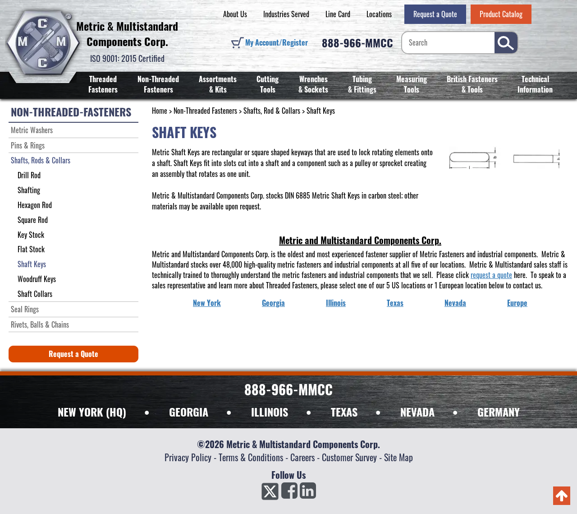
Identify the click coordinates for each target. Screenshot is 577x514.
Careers (302, 457)
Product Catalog (501, 14)
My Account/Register (276, 42)
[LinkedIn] (308, 493)
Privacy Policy (188, 457)
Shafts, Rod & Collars (271, 110)
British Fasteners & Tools (472, 84)
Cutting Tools (267, 84)
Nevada (455, 302)
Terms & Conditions (251, 457)
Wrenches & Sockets (313, 84)
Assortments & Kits (218, 84)
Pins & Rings (28, 145)
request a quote (491, 274)
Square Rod (33, 219)
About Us (235, 14)
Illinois (336, 302)
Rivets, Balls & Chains (40, 324)
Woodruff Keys (37, 278)
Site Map (398, 457)
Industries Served (286, 14)
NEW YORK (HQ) (92, 411)
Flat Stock (31, 249)
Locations (379, 14)
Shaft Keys (32, 264)
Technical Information (535, 84)
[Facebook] (289, 493)
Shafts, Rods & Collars (40, 160)
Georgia (273, 302)
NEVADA (417, 411)
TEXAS (344, 411)
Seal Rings (25, 309)
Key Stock (31, 234)
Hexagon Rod (35, 204)
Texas (395, 302)
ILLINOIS (269, 411)
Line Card (337, 14)
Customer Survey (349, 457)
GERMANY (498, 411)
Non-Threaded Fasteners (158, 84)
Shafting (29, 190)
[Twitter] (270, 493)
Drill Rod (29, 175)
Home (159, 110)
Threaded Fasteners (103, 84)
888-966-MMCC (357, 42)
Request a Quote (435, 14)
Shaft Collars (35, 293)
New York (207, 302)
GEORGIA (188, 411)
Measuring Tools (411, 84)
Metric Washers (32, 130)
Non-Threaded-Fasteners (71, 111)
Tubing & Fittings (362, 84)
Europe (517, 302)
